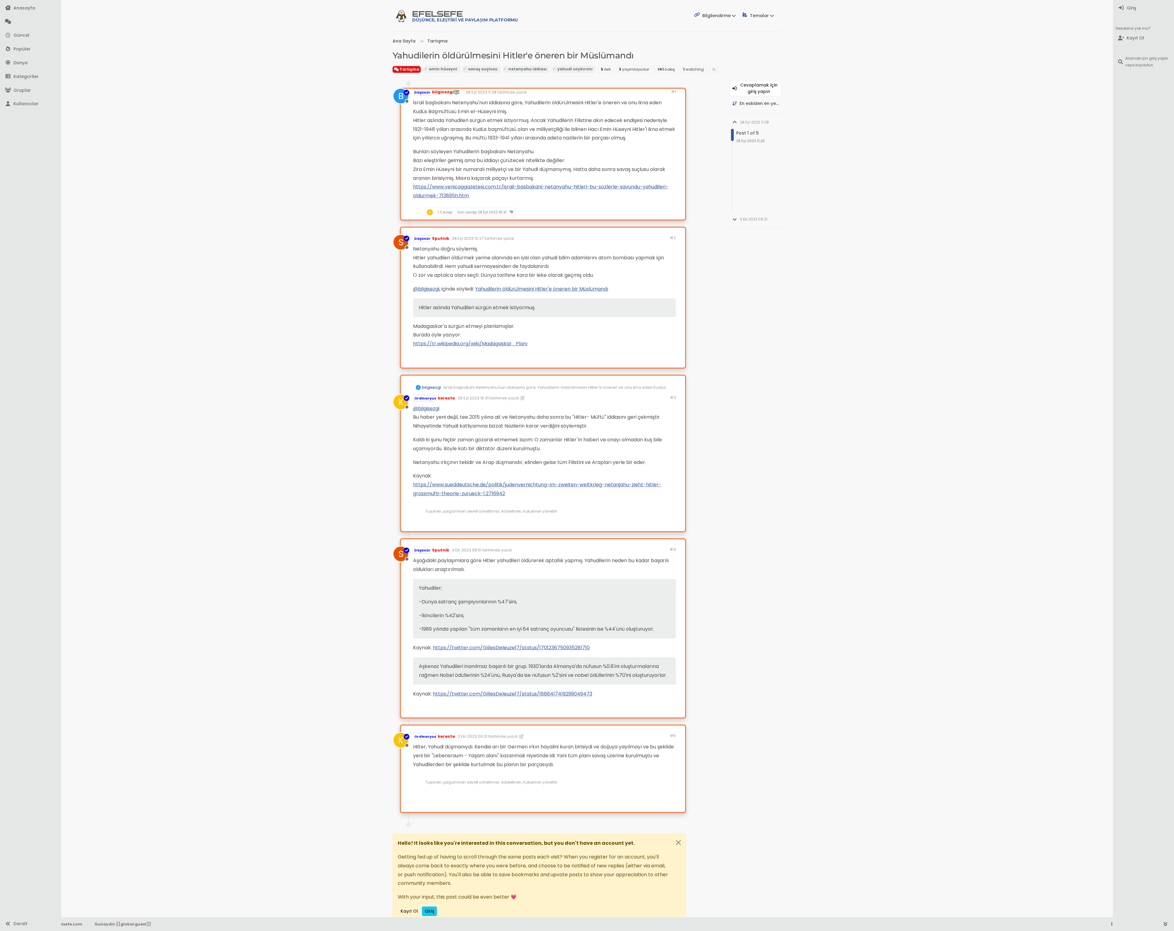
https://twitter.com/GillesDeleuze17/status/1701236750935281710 (511, 647)
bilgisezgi (443, 92)
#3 (673, 397)
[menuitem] (1144, 8)
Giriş (429, 911)
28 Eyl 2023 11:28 (481, 92)
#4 (673, 549)
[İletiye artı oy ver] (627, 212)
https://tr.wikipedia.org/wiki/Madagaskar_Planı (470, 343)
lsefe (465, 16)
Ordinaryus (425, 398)
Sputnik (440, 238)
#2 (673, 238)
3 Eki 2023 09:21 (472, 736)
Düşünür (422, 92)
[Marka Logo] (401, 16)
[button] (30, 76)
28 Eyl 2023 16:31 (473, 398)
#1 (673, 92)
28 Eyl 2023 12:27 (468, 238)
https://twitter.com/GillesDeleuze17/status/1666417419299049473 (512, 693)
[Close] (678, 842)
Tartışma (409, 69)
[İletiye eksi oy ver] (649, 212)
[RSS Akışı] (714, 69)
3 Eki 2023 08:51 (467, 550)
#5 (673, 736)
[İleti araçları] (661, 212)
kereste (446, 398)
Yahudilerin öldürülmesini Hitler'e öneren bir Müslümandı (541, 288)
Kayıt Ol (409, 911)
